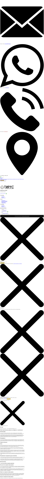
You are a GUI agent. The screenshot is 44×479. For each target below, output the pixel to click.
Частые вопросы (2, 179)
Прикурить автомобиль (4, 201)
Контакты (5, 179)
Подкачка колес (3, 200)
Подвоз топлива (3, 202)
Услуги (1, 178)
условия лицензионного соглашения (17, 263)
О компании (3, 196)
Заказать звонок (2, 180)
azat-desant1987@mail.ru (5, 213)
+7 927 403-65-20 (7, 87)
